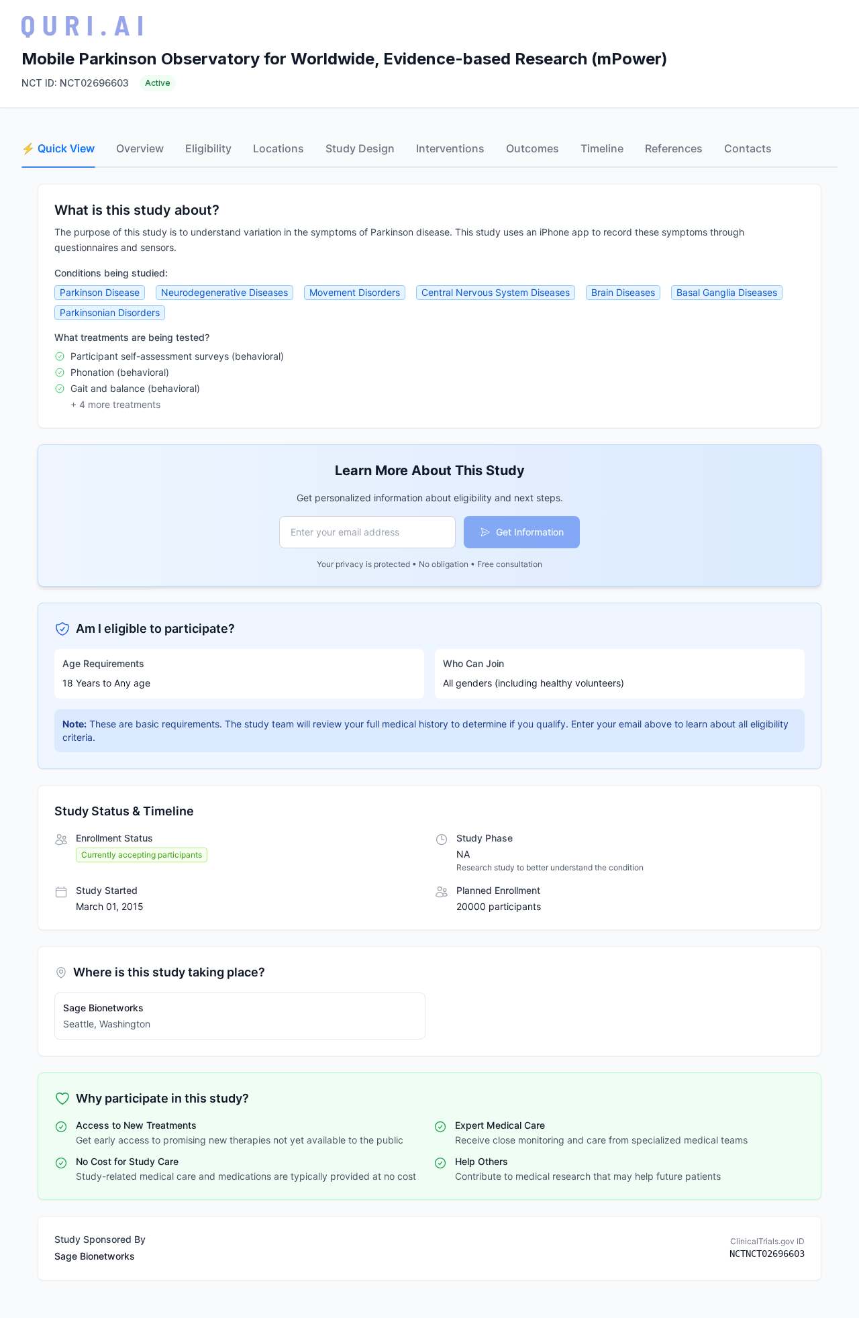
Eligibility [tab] (208, 148)
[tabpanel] (429, 732)
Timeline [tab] (601, 148)
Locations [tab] (278, 148)
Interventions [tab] (450, 148)
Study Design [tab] (360, 148)
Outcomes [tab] (532, 148)
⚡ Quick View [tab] (58, 148)
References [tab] (674, 148)
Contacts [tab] (748, 148)
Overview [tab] (140, 148)
